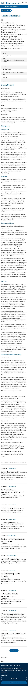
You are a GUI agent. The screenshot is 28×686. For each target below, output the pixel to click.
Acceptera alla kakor (14, 682)
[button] (23, 2)
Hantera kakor (14, 678)
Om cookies (4, 658)
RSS (2, 661)
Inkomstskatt (12, 468)
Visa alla (14, 650)
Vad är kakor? (4, 675)
